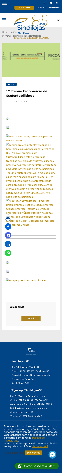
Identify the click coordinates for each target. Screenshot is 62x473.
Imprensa (54, 7)
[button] (36, 466)
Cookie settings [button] (14, 453)
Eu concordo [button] (33, 453)
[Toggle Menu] (4, 3)
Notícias (11, 84)
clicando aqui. (40, 447)
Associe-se (24, 7)
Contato (42, 7)
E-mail (31, 318)
